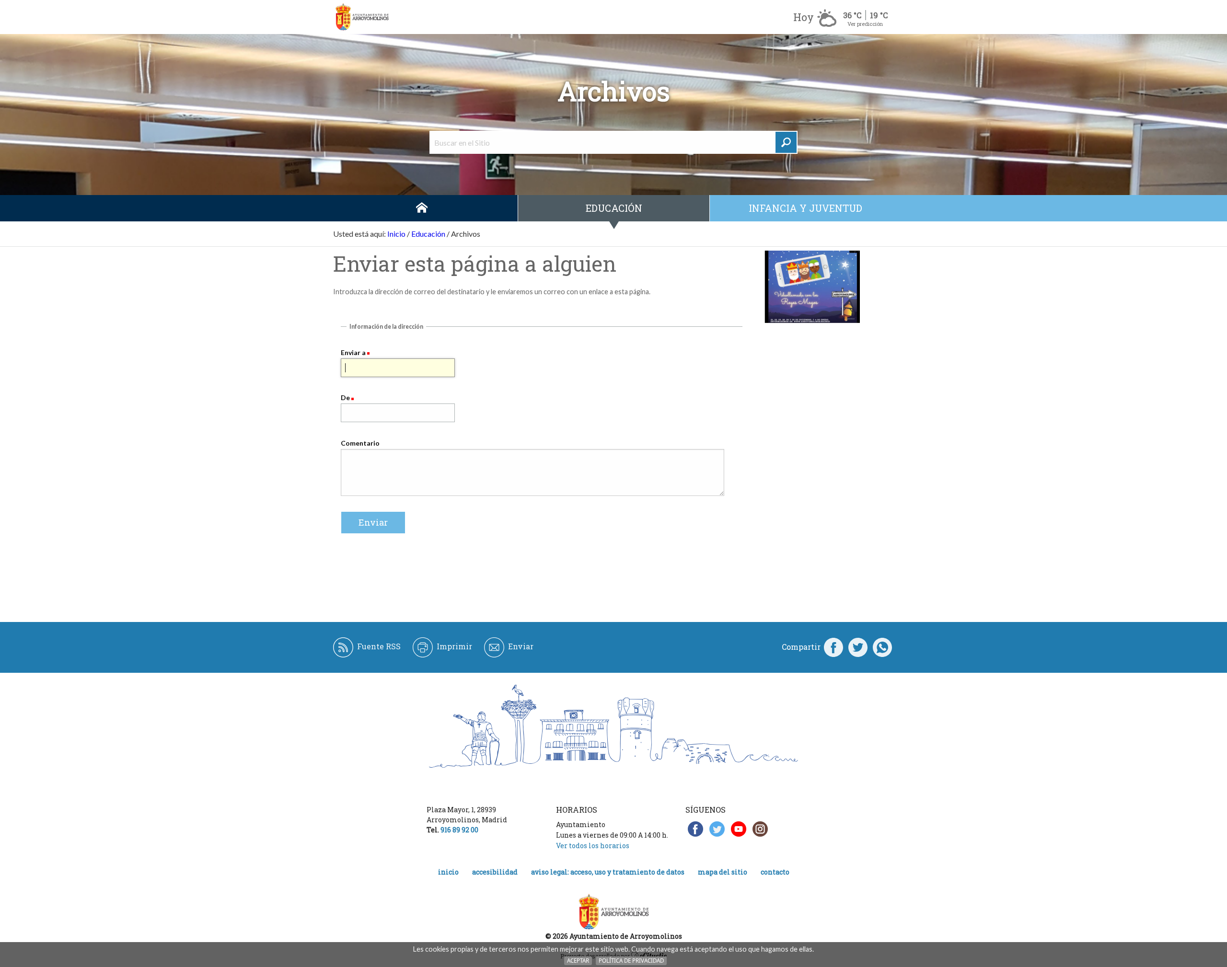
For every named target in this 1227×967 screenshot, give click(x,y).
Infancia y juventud (805, 208)
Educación (614, 208)
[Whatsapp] (882, 646)
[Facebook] (833, 646)
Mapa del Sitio (722, 871)
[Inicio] (362, 17)
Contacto (775, 871)
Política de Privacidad (631, 960)
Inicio (422, 208)
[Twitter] (858, 646)
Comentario (360, 443)
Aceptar (578, 960)
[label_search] (786, 142)
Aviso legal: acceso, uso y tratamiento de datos (607, 871)
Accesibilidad (495, 871)
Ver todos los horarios (592, 845)
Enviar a (353, 352)
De (345, 397)
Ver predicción (865, 23)
